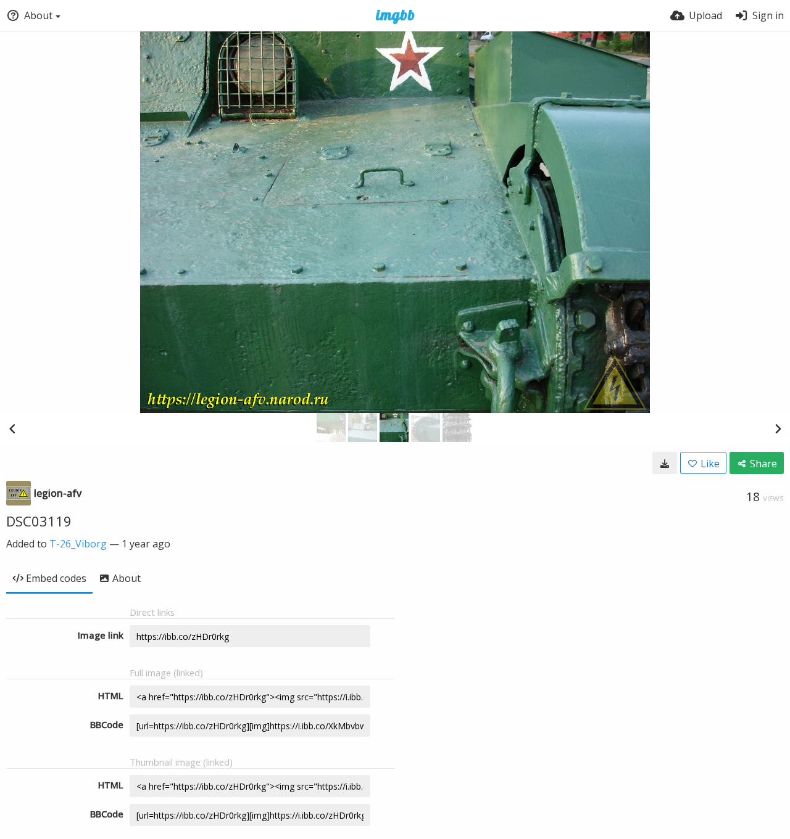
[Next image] (777, 428)
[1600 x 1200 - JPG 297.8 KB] (664, 463)
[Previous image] (12, 428)
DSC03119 (39, 521)
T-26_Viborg (78, 543)
